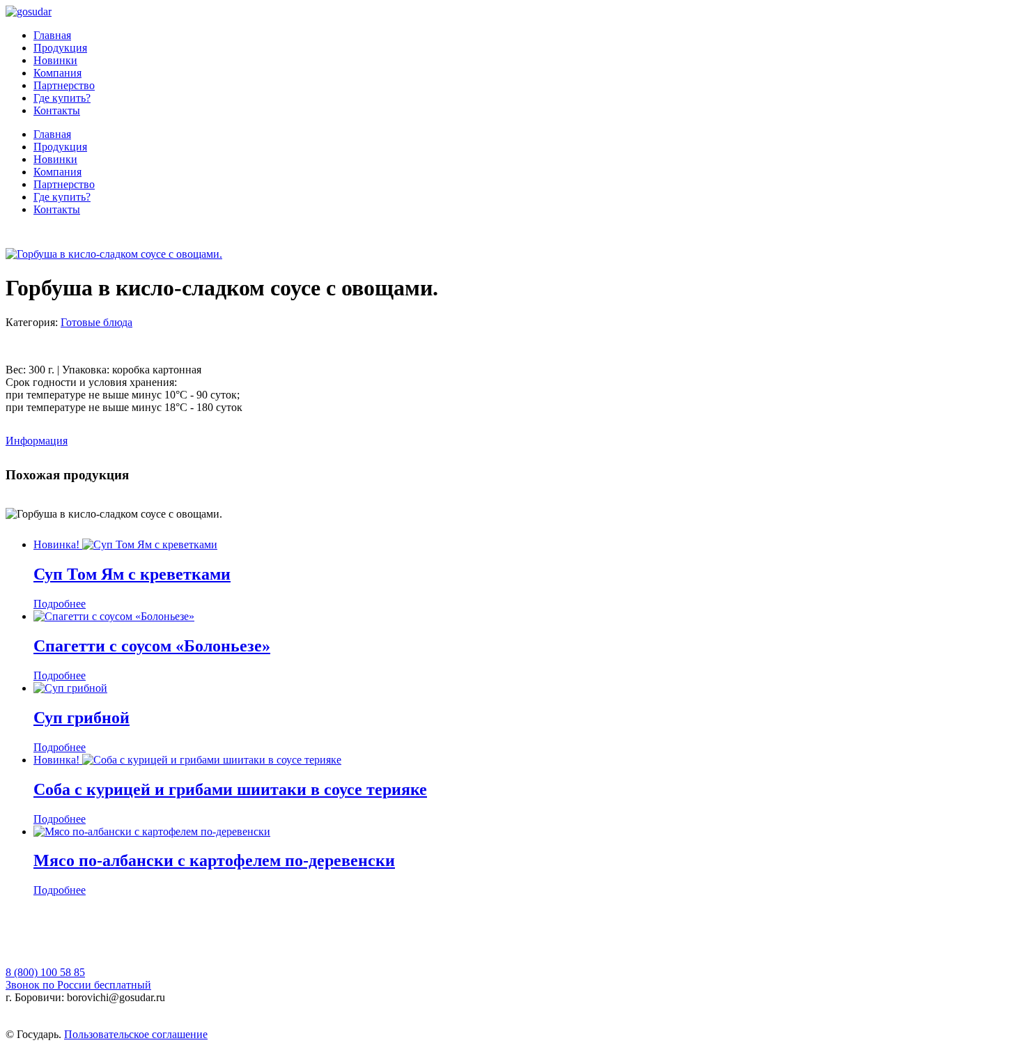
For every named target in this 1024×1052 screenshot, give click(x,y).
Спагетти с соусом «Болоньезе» (151, 646)
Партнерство (64, 85)
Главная (52, 35)
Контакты (56, 110)
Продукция (60, 48)
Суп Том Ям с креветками (132, 574)
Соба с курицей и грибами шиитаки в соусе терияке (230, 789)
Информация (37, 441)
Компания (57, 73)
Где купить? (62, 98)
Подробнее (59, 604)
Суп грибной (81, 718)
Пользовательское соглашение (136, 1034)
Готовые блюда (96, 322)
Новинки (55, 60)
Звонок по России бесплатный (78, 985)
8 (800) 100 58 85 (45, 972)
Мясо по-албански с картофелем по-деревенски (214, 860)
